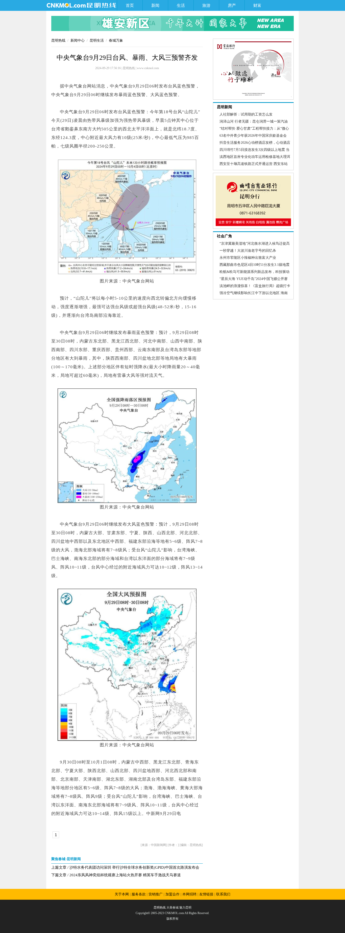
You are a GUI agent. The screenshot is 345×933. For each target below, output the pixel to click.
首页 (130, 5)
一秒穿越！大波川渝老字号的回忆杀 (247, 250)
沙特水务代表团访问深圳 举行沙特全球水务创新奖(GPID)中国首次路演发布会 (134, 867)
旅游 (206, 5)
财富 (257, 5)
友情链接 (206, 894)
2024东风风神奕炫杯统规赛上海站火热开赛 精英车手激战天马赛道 (125, 875)
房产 (232, 5)
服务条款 (139, 894)
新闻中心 (77, 40)
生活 (181, 5)
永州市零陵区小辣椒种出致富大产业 (247, 258)
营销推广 (156, 894)
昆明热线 (58, 40)
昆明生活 (97, 40)
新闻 (155, 5)
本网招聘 (189, 894)
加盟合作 (172, 894)
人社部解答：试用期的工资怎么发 (246, 114)
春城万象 (116, 40)
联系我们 (223, 894)
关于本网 (122, 894)
